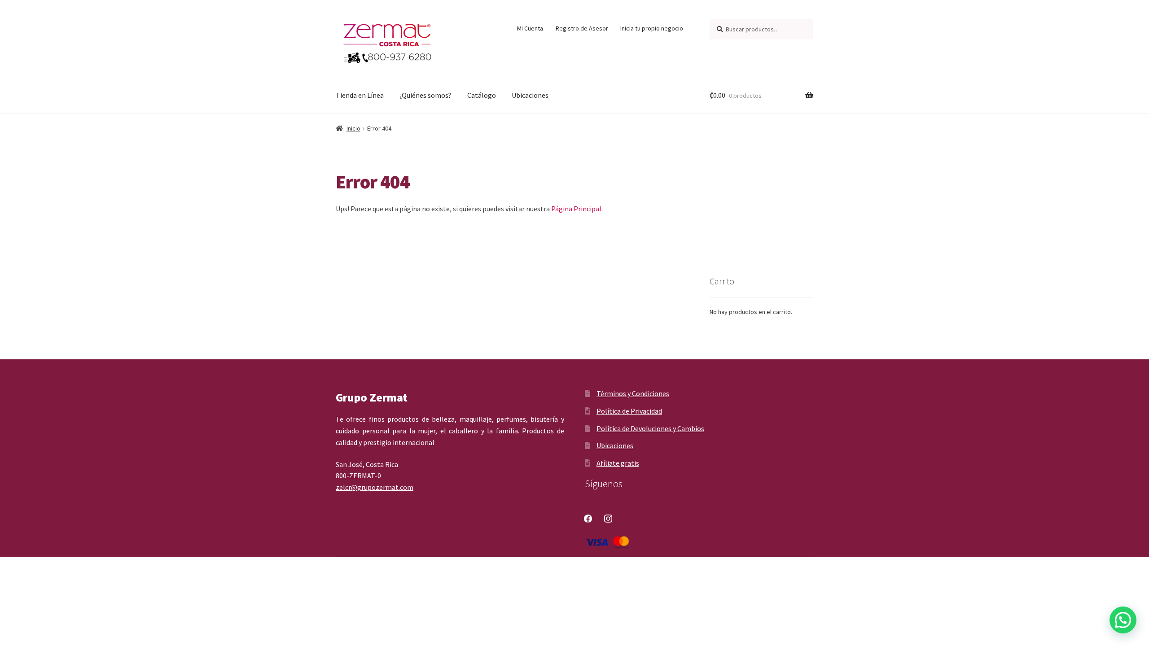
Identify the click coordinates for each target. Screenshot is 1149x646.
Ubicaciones (530, 95)
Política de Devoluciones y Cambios (650, 428)
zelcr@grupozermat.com (374, 487)
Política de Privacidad (629, 410)
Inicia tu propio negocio (651, 28)
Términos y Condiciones (632, 393)
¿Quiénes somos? (425, 95)
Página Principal (576, 208)
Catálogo (481, 95)
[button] (1123, 620)
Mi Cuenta (530, 28)
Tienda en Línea (360, 95)
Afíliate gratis (617, 462)
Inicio (353, 128)
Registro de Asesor (582, 28)
